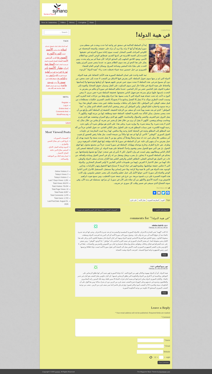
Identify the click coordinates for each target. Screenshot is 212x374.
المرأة (57, 64)
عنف (55, 85)
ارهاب (56, 46)
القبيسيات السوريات (61, 138)
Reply (164, 255)
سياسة (55, 82)
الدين (55, 58)
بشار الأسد (142, 200)
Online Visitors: (61, 171)
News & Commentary (49, 23)
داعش (52, 75)
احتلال (59, 46)
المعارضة (50, 63)
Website (167, 352)
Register (65, 102)
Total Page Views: (59, 189)
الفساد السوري (53, 61)
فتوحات (52, 85)
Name (167, 340)
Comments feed (62, 111)
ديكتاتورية (62, 78)
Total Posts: (59, 192)
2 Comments (165, 39)
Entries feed (63, 108)
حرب (59, 71)
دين (47, 78)
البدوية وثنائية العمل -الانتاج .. (58, 147)
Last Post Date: (54, 201)
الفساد (60, 61)
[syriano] (54, 8)
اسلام (64, 49)
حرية (65, 75)
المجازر (60, 64)
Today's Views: (61, 174)
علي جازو (134, 200)
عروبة (58, 85)
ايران (65, 68)
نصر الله (53, 88)
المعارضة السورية (153, 200)
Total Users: (59, 198)
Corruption (82, 23)
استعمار (51, 46)
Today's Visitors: (60, 177)
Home (92, 23)
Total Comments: (57, 195)
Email (167, 346)
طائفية (64, 85)
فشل (63, 88)
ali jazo (143, 39)
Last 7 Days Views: (56, 180)
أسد (66, 46)
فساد (48, 85)
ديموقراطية (53, 78)
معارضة (59, 88)
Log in (65, 105)
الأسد (49, 49)
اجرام (63, 46)
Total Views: (58, 183)
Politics (63, 23)
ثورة (65, 71)
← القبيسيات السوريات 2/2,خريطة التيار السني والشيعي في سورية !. (98, 210)
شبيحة (50, 82)
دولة (47, 75)
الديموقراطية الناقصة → (161, 210)
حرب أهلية (50, 71)
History (72, 23)
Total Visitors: (57, 186)
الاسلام (63, 54)
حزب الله (59, 75)
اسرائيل (47, 46)
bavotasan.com (164, 372)
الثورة (163, 200)
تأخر (46, 68)
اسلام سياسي (56, 50)
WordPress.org (62, 114)
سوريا (61, 82)
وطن (49, 88)
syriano (57, 372)
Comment (165, 317)
